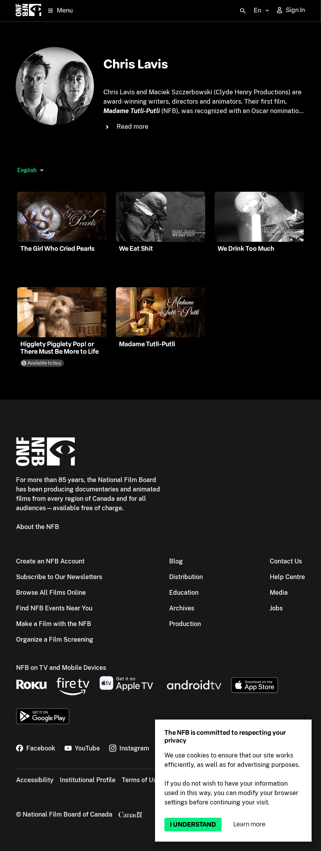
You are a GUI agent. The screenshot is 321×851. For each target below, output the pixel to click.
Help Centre (287, 577)
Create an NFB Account (50, 561)
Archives (181, 608)
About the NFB (37, 527)
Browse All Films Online (51, 592)
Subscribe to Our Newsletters (59, 577)
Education (183, 592)
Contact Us (286, 561)
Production (185, 624)
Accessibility (35, 780)
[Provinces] (41, 170)
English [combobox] (26, 170)
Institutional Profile (87, 780)
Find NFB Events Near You (54, 608)
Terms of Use (141, 780)
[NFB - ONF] (28, 11)
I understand (193, 824)
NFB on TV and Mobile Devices (61, 667)
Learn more (249, 824)
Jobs (276, 608)
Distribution (186, 577)
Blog (176, 561)
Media (279, 592)
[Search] (242, 11)
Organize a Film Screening (54, 639)
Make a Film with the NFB (53, 624)
